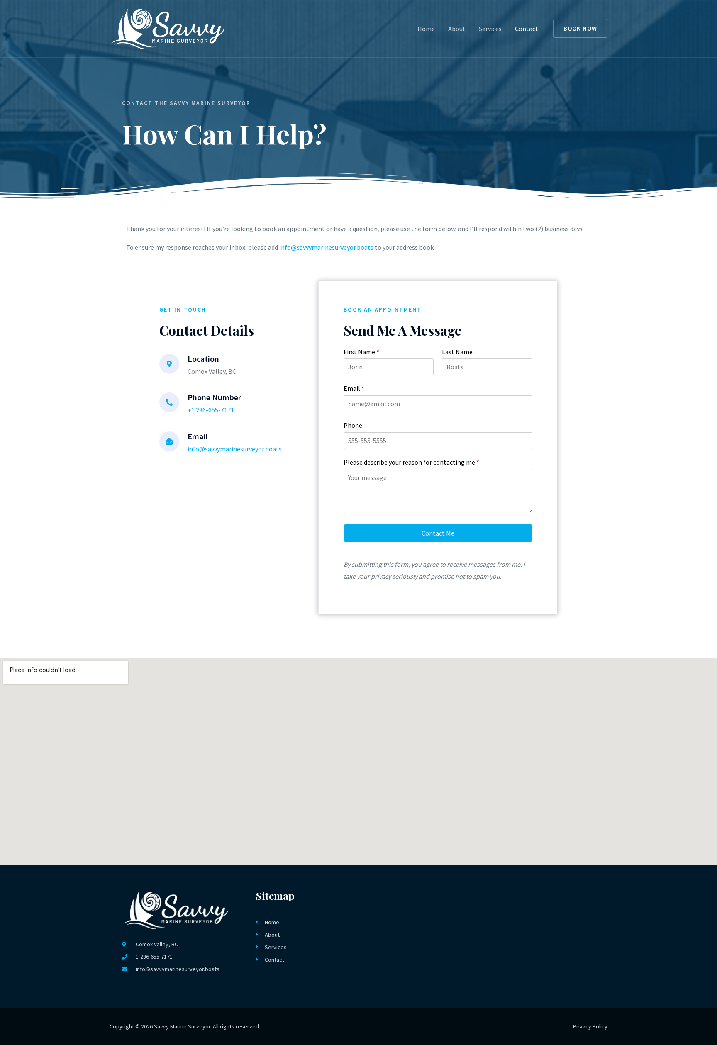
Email (354, 388)
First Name (361, 352)
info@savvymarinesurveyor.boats (326, 247)
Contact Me (438, 533)
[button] (580, 28)
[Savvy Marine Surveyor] (168, 28)
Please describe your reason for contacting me (411, 462)
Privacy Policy (590, 1026)
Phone (353, 425)
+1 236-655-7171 (211, 410)
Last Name (457, 352)
